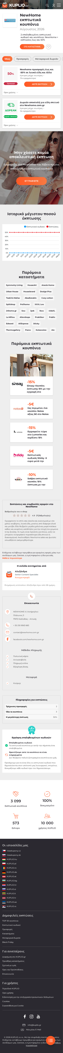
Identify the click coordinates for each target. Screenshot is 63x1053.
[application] (31, 242)
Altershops (25, 317)
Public (52, 317)
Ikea (41, 311)
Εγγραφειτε (31, 181)
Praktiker (39, 317)
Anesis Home (48, 285)
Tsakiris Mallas (13, 298)
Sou (23, 311)
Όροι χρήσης (10, 92)
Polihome (25, 304)
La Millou (10, 317)
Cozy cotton (47, 298)
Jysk (32, 311)
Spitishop (10, 304)
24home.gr (11, 311)
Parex (28, 330)
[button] (34, 226)
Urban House (12, 291)
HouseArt (32, 285)
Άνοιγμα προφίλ (22, 577)
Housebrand (29, 291)
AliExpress (23, 323)
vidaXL (52, 311)
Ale (53, 330)
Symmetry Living (14, 285)
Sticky (36, 323)
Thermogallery (13, 330)
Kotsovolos (41, 330)
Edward (9, 323)
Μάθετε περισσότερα (12, 558)
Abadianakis (30, 298)
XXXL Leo (39, 304)
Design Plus (45, 291)
